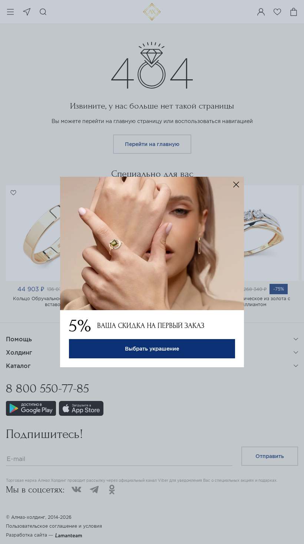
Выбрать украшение (152, 349)
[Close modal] (236, 184)
